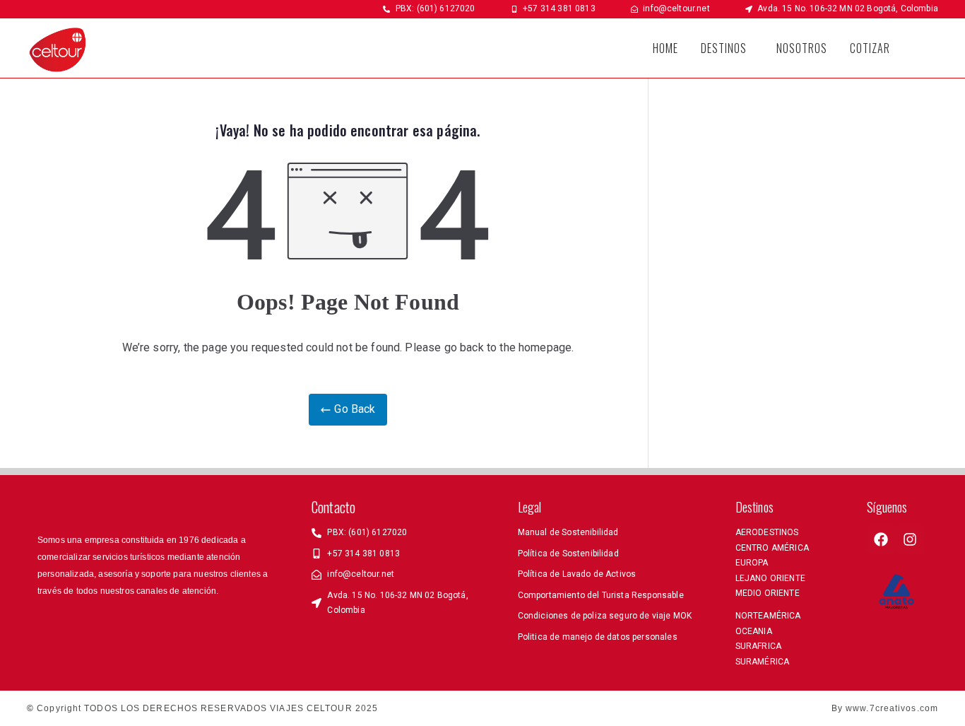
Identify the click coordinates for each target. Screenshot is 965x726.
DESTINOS (724, 48)
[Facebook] (881, 539)
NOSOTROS (801, 48)
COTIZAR (870, 48)
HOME (665, 48)
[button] (727, 48)
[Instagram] (910, 539)
